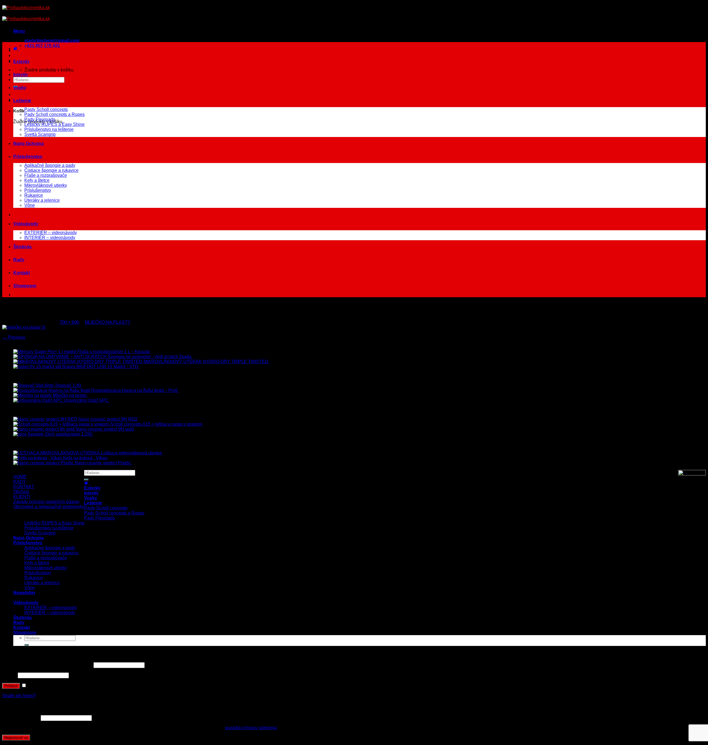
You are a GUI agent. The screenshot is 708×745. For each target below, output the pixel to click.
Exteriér (21, 61)
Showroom (24, 285)
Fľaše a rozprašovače (45, 175)
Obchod (21, 491)
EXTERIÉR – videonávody (50, 232)
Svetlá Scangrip (40, 134)
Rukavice (33, 195)
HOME (20, 476)
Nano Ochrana (28, 143)
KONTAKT (23, 486)
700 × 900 (69, 322)
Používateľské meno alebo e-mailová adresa (47, 665)
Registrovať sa (16, 738)
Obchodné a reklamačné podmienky (48, 506)
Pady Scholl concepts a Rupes (54, 114)
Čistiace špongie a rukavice (51, 170)
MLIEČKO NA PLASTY (108, 322)
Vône (29, 205)
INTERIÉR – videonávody (49, 237)
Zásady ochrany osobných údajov (46, 501)
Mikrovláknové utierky (45, 185)
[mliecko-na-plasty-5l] (23, 327)
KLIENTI (21, 496)
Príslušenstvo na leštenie (49, 129)
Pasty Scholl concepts (46, 109)
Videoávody (25, 223)
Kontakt (21, 272)
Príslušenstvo (27, 156)
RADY (19, 481)
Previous (13, 337)
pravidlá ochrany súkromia (251, 727)
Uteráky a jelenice (42, 200)
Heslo (9, 675)
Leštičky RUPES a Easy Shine (54, 124)
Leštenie (22, 100)
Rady (18, 259)
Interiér (20, 74)
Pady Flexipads (39, 119)
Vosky (19, 87)
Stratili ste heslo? (19, 695)
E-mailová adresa (21, 717)
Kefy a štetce (37, 180)
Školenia (22, 246)
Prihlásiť (11, 686)
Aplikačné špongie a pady (49, 165)
